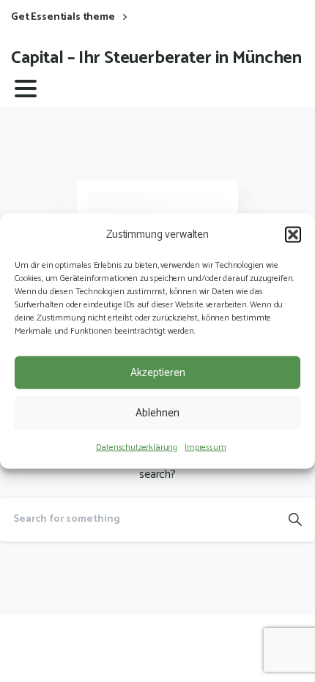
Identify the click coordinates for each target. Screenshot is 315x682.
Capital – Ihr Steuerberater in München (156, 58)
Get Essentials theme (64, 17)
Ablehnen (157, 412)
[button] (293, 234)
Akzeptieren (157, 372)
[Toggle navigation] (25, 88)
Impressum (205, 447)
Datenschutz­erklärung (136, 447)
